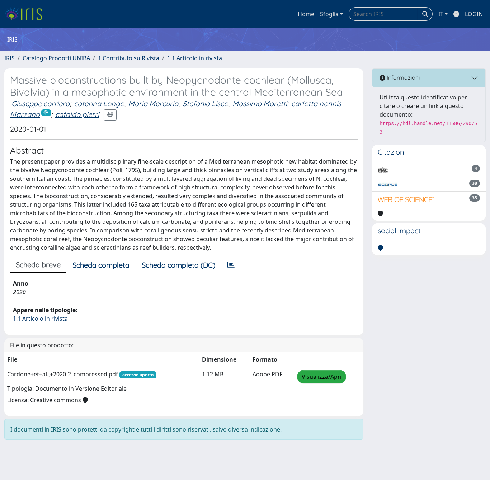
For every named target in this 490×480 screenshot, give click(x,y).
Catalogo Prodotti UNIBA (56, 58)
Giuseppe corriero (40, 103)
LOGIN (474, 14)
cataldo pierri (77, 114)
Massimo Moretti (259, 103)
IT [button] (440, 14)
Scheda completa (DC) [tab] (178, 264)
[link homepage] (26, 14)
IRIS (9, 58)
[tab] (231, 265)
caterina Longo (99, 103)
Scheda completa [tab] (100, 264)
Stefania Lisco (205, 103)
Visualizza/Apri (321, 377)
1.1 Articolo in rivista (194, 58)
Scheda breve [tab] (38, 264)
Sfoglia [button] (329, 14)
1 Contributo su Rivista (128, 58)
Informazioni (402, 77)
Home (306, 14)
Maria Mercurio (153, 103)
